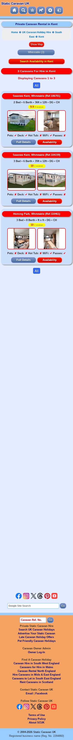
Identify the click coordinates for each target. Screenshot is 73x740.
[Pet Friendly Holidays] (41, 10)
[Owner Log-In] (59, 10)
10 (37, 165)
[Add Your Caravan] (50, 10)
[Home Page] (14, 10)
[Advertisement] (36, 433)
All (37, 85)
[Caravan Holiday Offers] (32, 10)
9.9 (36, 106)
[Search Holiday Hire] (23, 10)
